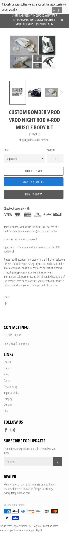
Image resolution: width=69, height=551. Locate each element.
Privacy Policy (10, 386)
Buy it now (33, 194)
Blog (6, 411)
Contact (7, 368)
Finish (6, 150)
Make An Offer (33, 182)
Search (7, 362)
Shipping (23, 140)
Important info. (11, 393)
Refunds (8, 405)
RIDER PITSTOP (18, 505)
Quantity (51, 150)
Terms (7, 380)
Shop (6, 374)
